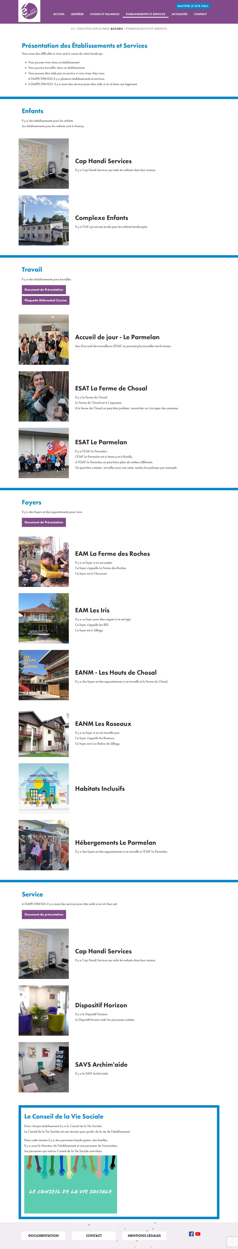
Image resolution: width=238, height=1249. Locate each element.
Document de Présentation (44, 290)
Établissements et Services (145, 14)
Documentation (43, 1235)
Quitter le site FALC (193, 6)
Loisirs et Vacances (104, 14)
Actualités (179, 14)
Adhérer (77, 14)
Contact (200, 14)
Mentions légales (144, 1235)
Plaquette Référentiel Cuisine (46, 300)
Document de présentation (44, 914)
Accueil (59, 14)
